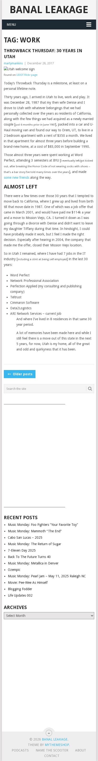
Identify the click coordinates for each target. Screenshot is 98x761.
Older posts (22, 374)
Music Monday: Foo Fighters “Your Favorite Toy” (43, 525)
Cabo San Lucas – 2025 (25, 537)
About (80, 750)
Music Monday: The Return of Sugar (34, 544)
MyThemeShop (57, 745)
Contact (51, 756)
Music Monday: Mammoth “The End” (35, 531)
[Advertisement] (49, 454)
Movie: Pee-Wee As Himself (28, 582)
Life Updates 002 (20, 595)
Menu (11, 24)
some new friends (16, 177)
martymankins (13, 63)
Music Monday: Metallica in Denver (33, 563)
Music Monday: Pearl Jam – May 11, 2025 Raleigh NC (47, 576)
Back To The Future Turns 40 (29, 557)
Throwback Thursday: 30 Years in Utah (43, 53)
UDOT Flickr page (26, 74)
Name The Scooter (52, 750)
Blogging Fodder (20, 589)
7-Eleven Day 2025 (22, 550)
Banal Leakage (49, 9)
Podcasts (20, 750)
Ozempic (14, 570)
